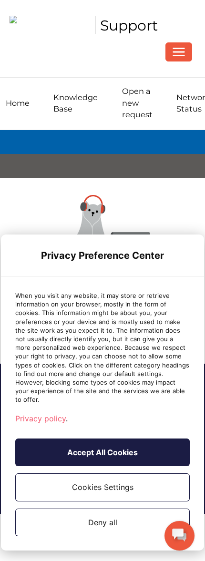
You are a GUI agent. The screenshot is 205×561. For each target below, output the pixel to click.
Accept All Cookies (102, 452)
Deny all (102, 522)
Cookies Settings (102, 487)
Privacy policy (40, 418)
